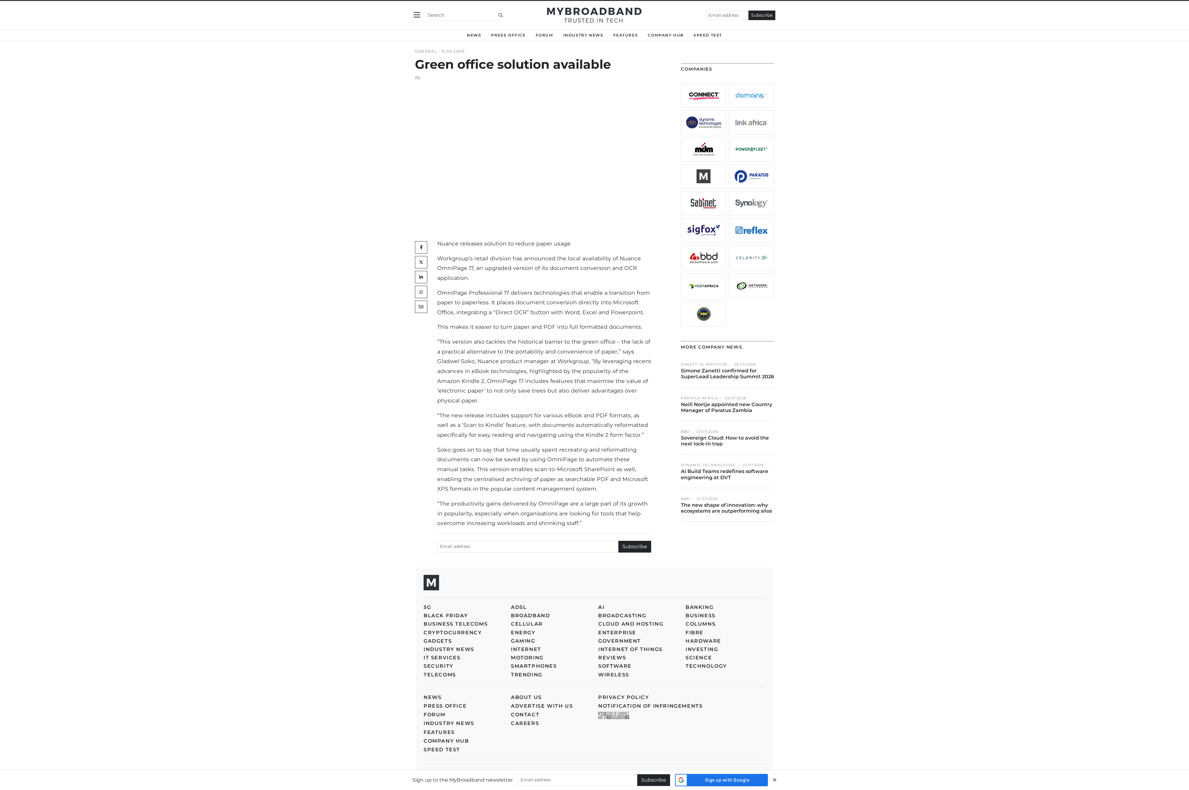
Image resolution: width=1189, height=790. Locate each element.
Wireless (613, 675)
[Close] (775, 780)
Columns (701, 624)
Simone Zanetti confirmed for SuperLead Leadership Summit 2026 (727, 374)
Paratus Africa (699, 398)
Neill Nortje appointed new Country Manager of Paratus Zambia (726, 407)
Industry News (583, 35)
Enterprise (617, 633)
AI (601, 607)
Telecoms (440, 675)
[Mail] (421, 307)
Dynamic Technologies (708, 465)
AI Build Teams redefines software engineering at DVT (724, 474)
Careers (525, 723)
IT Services (442, 658)
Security (439, 666)
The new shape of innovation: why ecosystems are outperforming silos (726, 508)
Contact (525, 715)
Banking (699, 607)
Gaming (523, 641)
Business (701, 616)
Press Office (508, 35)
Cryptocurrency (453, 633)
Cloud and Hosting (630, 624)
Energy (523, 633)
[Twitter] (421, 262)
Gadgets (438, 641)
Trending (526, 675)
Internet (526, 649)
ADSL (519, 607)
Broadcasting (622, 616)
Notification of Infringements (650, 706)
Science (699, 658)
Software (615, 666)
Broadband (530, 616)
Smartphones (534, 666)
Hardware (703, 641)
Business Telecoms (456, 624)
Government (619, 641)
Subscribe (762, 15)
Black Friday (446, 616)
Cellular (527, 624)
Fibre (694, 633)
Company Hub (666, 35)
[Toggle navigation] (417, 15)
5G (427, 607)
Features (625, 35)
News (474, 35)
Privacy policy (623, 697)
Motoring (527, 658)
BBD (685, 432)
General (426, 51)
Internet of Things (630, 649)
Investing (702, 649)
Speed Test (442, 750)
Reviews (612, 658)
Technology (706, 666)
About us (526, 697)
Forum (544, 35)
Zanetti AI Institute (704, 364)
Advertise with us (542, 706)
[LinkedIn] (421, 277)
